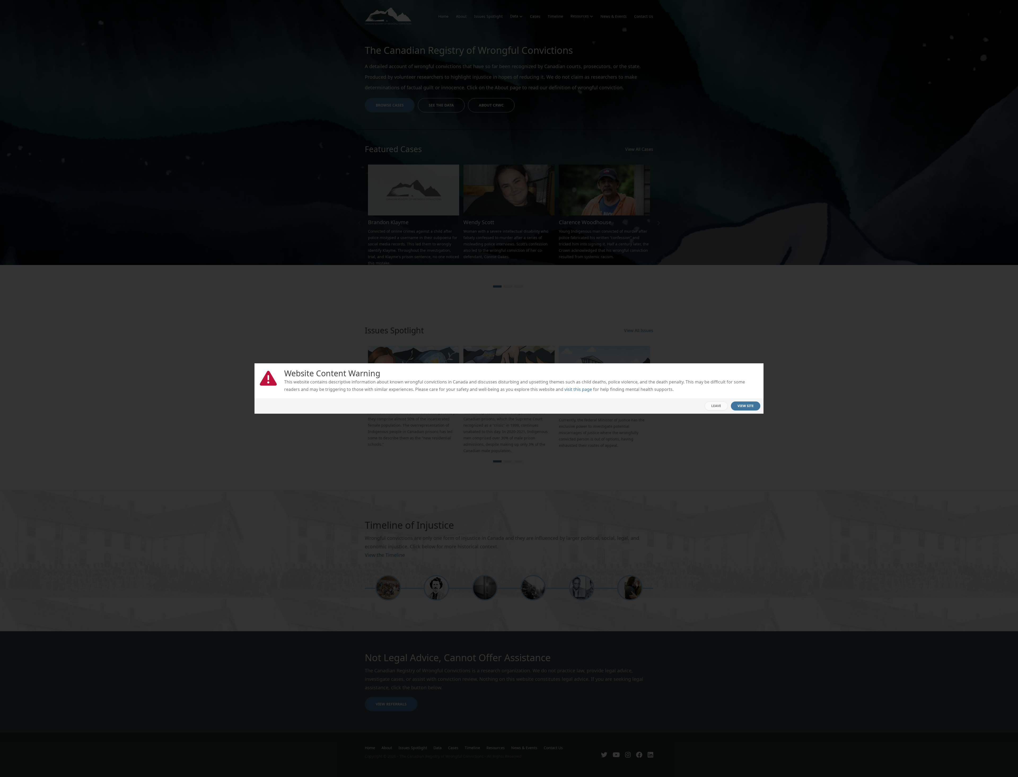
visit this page (578, 389)
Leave (716, 406)
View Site (746, 406)
